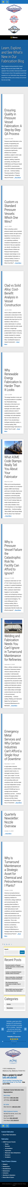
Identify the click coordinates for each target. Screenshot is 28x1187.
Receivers (7, 1155)
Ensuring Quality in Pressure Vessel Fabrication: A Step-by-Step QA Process (15, 966)
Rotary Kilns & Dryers (8, 1177)
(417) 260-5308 (14, 1100)
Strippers (5, 1164)
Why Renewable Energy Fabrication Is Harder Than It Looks (13, 984)
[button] (2, 1041)
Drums (7, 1144)
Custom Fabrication (7, 1132)
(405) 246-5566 (14, 1098)
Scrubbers (8, 1157)
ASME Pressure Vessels (9, 1142)
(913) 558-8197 (14, 1120)
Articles (9, 1004)
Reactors (7, 1146)
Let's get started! (10, 1077)
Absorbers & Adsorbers (9, 1175)
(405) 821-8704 (16, 1107)
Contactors (5, 1173)
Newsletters (10, 1008)
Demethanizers (7, 1168)
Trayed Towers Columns (8, 1161)
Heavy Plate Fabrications (9, 1134)
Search (6, 949)
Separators (8, 1150)
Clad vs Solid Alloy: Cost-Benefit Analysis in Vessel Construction (14, 977)
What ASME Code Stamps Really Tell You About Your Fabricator (14, 990)
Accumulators (8, 1148)
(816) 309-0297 (14, 1118)
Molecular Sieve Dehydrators (13, 1153)
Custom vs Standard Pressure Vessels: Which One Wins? (13, 972)
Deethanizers (6, 1166)
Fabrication (4, 1139)
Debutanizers (6, 1171)
